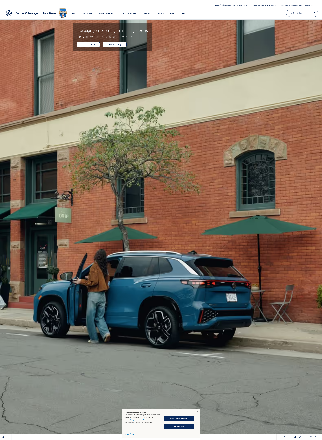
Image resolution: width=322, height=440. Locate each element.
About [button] (172, 13)
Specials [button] (146, 13)
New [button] (74, 13)
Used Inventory (114, 44)
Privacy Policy (129, 434)
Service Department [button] (106, 13)
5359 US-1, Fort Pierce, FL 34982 (265, 5)
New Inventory (88, 44)
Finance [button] (160, 13)
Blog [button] (183, 13)
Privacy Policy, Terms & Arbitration (136, 420)
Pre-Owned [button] (87, 13)
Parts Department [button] (129, 13)
